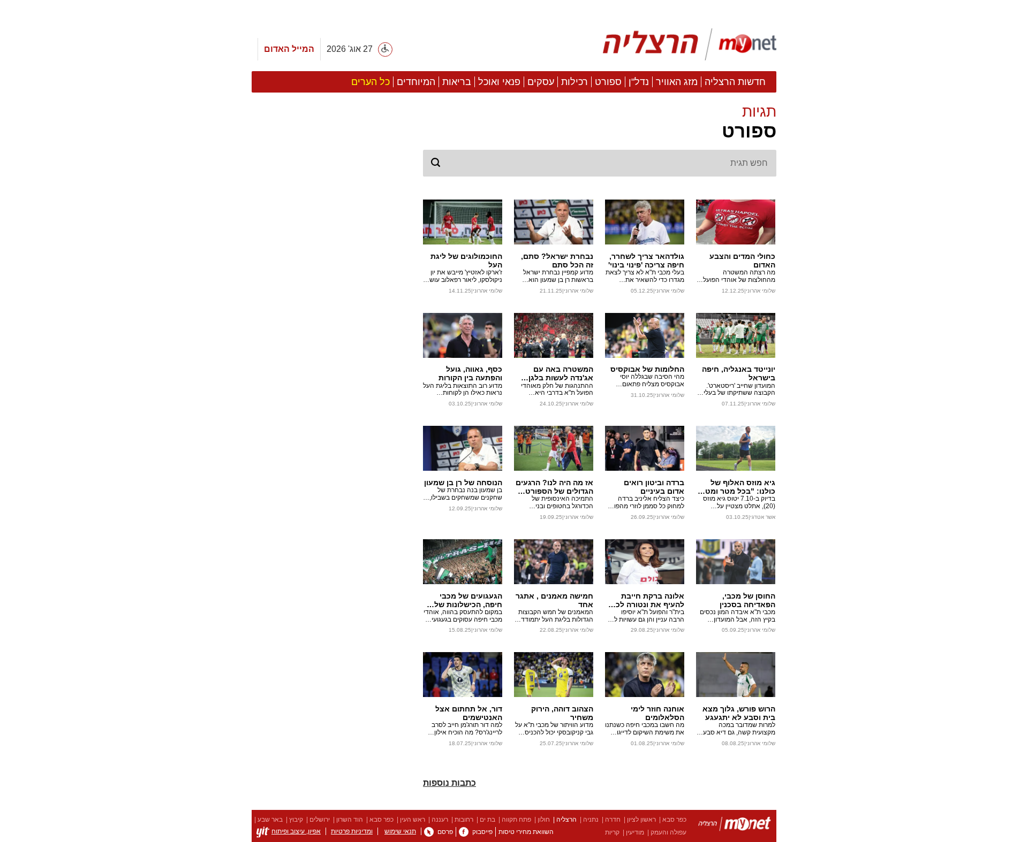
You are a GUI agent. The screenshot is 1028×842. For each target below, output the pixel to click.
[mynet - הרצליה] (689, 44)
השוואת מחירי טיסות (526, 832)
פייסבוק (482, 832)
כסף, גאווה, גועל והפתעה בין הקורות (470, 373)
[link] (463, 832)
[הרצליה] (734, 825)
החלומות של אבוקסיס (647, 369)
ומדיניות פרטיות (352, 831)
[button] (599, 122)
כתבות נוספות (449, 782)
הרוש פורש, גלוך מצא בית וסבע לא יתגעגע (738, 713)
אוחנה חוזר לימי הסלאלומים (657, 713)
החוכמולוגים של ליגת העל (466, 260)
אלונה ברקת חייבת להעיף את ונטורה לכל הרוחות (647, 600)
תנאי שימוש (400, 831)
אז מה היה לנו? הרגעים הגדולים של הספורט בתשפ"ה (554, 486)
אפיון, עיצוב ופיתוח (296, 831)
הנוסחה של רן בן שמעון (463, 482)
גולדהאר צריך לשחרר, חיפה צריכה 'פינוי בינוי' (646, 260)
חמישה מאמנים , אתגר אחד (554, 600)
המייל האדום (289, 48)
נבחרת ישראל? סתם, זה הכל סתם (557, 260)
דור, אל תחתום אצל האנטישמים (468, 713)
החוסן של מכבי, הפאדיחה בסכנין (747, 600)
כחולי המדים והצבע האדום (742, 260)
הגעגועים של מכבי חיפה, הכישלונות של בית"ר (468, 600)
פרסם (445, 832)
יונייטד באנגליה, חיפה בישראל (738, 373)
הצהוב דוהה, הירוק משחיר (562, 713)
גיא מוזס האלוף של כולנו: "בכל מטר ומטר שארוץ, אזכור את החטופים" (738, 486)
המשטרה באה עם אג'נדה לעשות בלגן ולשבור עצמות (560, 373)
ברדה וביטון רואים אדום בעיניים (654, 486)
